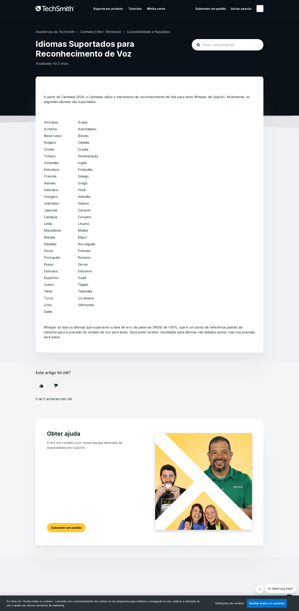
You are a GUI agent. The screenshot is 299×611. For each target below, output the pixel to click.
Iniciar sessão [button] (241, 8)
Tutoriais (135, 8)
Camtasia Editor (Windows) (100, 32)
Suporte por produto (108, 8)
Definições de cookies (229, 603)
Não (56, 386)
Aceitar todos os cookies (267, 603)
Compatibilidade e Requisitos (148, 32)
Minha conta (156, 8)
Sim (41, 386)
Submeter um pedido (210, 8)
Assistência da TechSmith (55, 32)
